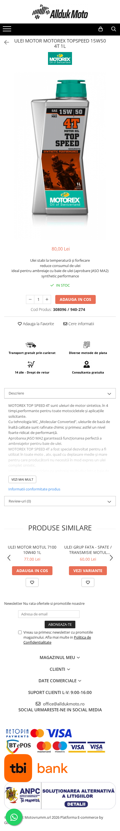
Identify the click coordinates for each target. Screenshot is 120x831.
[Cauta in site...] (113, 29)
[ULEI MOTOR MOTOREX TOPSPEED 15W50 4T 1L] (60, 156)
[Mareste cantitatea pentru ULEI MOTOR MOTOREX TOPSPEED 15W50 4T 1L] (47, 299)
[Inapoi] (4, 42)
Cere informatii (80, 323)
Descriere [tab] (16, 393)
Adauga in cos (75, 299)
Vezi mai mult (22, 479)
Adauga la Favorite (38, 323)
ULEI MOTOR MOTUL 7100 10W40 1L (32, 549)
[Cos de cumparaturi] (101, 29)
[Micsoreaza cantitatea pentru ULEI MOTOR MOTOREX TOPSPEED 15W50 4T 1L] (30, 299)
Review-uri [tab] (20, 501)
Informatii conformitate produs (34, 489)
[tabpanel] (60, 156)
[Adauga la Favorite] (32, 582)
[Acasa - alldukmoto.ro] (60, 11)
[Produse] (8, 30)
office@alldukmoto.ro (63, 704)
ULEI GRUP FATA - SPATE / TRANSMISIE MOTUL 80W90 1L (88, 549)
